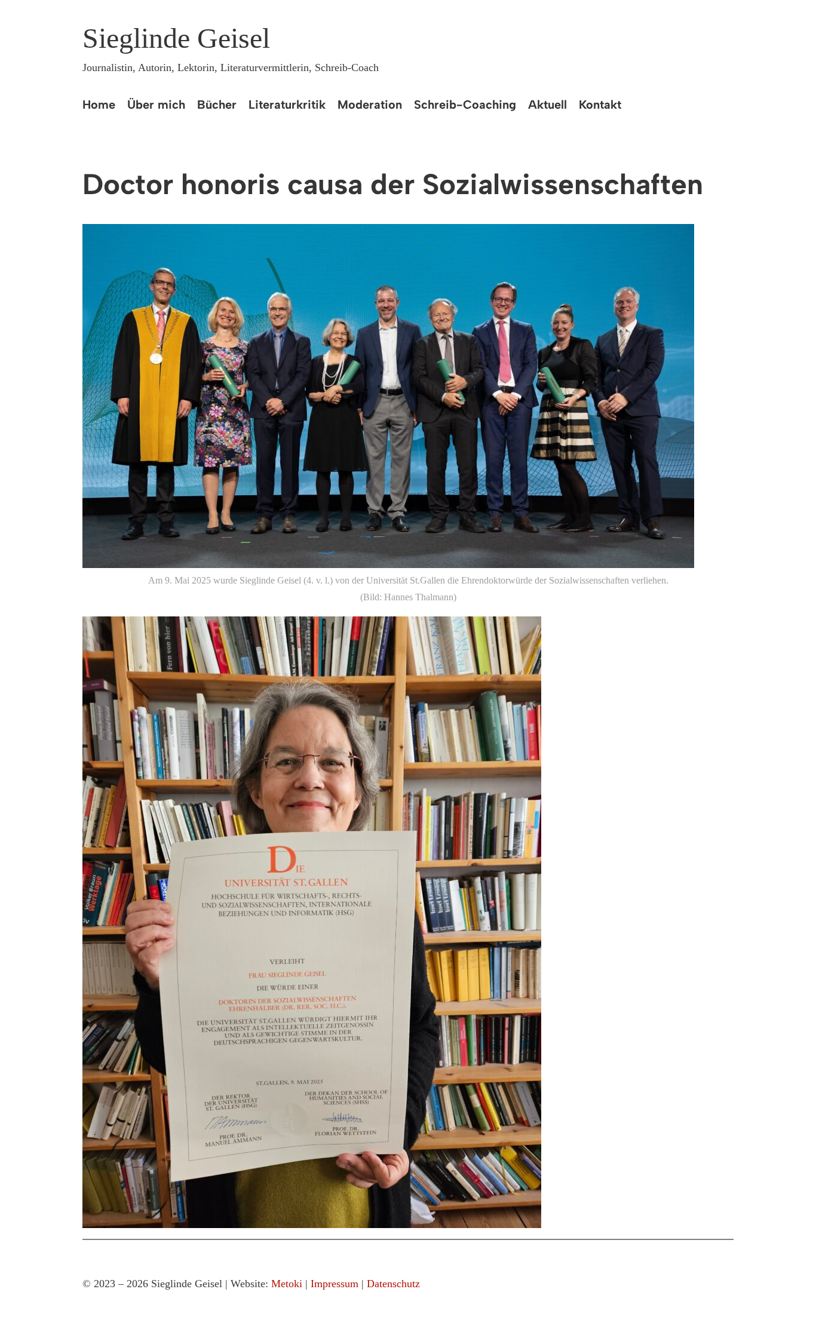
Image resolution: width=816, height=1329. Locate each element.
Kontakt (600, 104)
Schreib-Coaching (465, 104)
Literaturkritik (287, 104)
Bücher (217, 104)
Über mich (156, 104)
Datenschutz (393, 1284)
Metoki (286, 1284)
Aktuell (547, 104)
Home (98, 104)
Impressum (334, 1284)
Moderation (370, 104)
